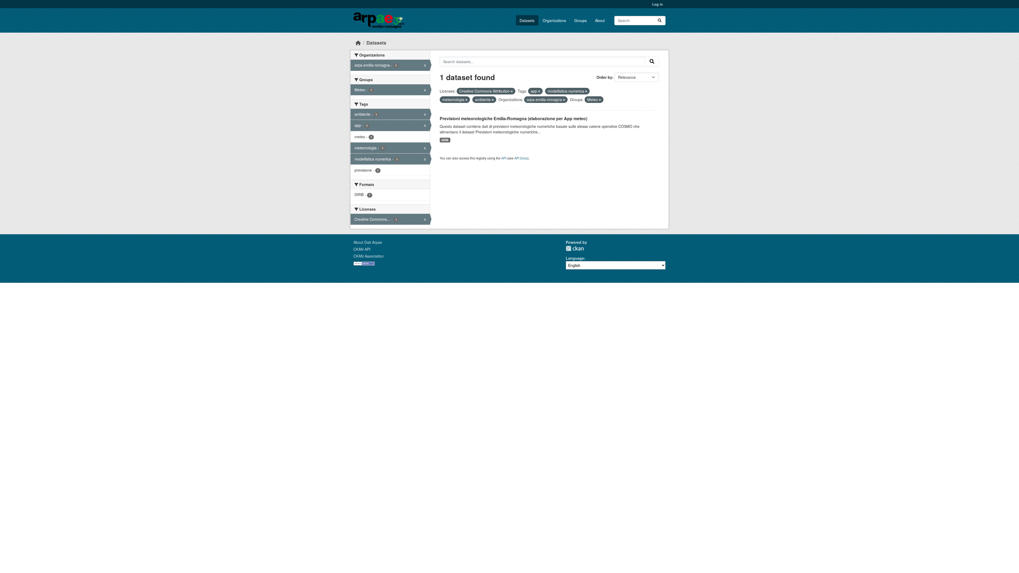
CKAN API (361, 249)
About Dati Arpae (367, 242)
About (600, 20)
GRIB (444, 140)
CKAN (575, 248)
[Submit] (659, 20)
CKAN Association (368, 256)
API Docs (521, 158)
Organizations (554, 20)
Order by (604, 77)
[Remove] (512, 91)
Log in (657, 4)
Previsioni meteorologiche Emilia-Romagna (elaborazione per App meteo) (513, 118)
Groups (580, 20)
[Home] (358, 42)
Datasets (527, 20)
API (503, 158)
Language (575, 258)
